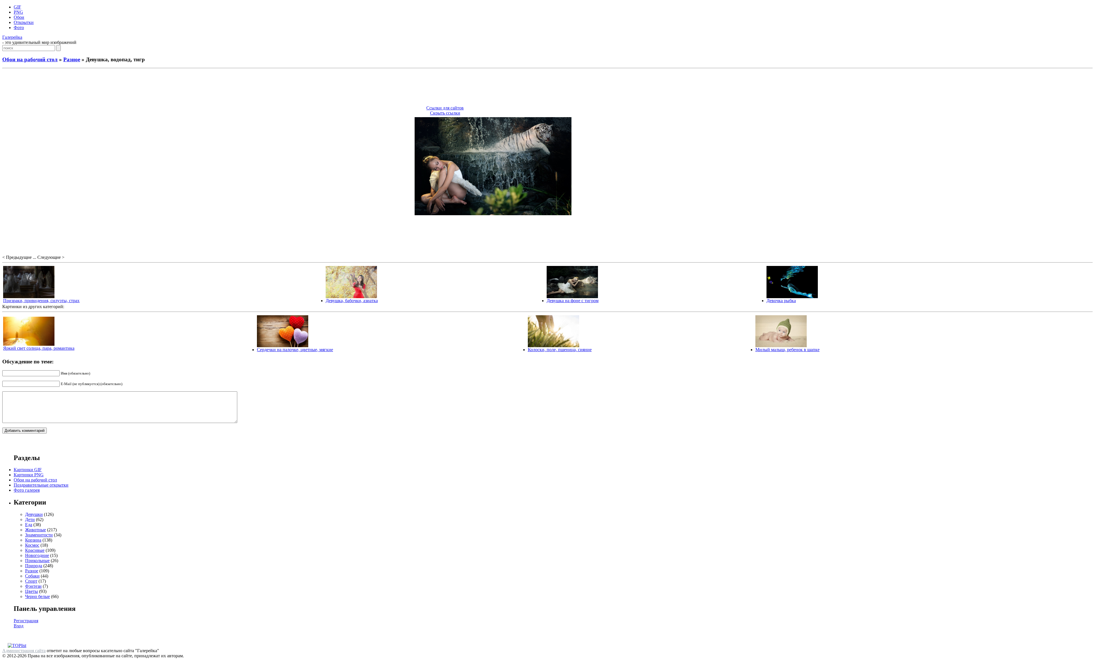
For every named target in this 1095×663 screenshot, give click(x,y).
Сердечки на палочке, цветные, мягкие (295, 349)
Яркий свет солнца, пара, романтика (38, 348)
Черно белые (37, 596)
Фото (19, 27)
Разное (71, 59)
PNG (18, 12)
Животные (35, 529)
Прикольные (37, 560)
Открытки (24, 22)
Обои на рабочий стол (30, 59)
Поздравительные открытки (41, 485)
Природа (33, 565)
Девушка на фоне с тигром (573, 300)
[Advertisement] (547, 88)
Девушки (34, 514)
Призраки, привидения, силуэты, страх (41, 300)
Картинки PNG (29, 474)
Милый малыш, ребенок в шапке (787, 349)
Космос (32, 545)
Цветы (31, 591)
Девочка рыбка (781, 300)
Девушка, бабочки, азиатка (352, 300)
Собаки (32, 575)
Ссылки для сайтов (445, 107)
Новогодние (37, 555)
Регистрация (26, 620)
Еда (28, 524)
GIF (17, 7)
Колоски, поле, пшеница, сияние (560, 349)
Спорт (31, 581)
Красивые (34, 550)
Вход (18, 625)
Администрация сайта (24, 650)
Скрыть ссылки (445, 113)
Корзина (33, 540)
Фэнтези (33, 586)
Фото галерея (27, 490)
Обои (19, 17)
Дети (30, 519)
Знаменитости (39, 534)
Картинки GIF (28, 469)
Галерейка (12, 37)
